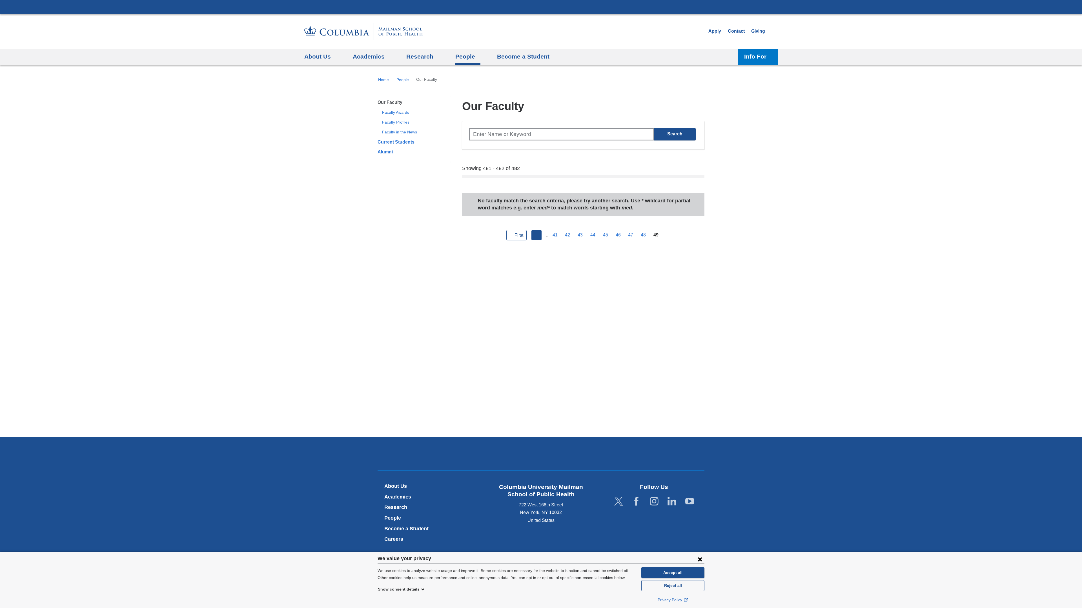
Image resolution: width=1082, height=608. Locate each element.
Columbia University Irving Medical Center (541, 6)
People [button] (465, 56)
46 (618, 235)
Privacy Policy (670, 600)
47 (630, 235)
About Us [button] (317, 56)
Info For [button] (755, 56)
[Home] (363, 31)
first (519, 235)
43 (580, 235)
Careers (393, 539)
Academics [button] (369, 56)
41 (555, 235)
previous (536, 235)
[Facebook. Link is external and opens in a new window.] (636, 501)
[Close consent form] (699, 559)
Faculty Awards (395, 112)
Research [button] (419, 56)
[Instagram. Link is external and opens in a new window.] (654, 501)
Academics (397, 497)
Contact (736, 31)
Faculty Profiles (395, 122)
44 (592, 235)
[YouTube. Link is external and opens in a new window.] (689, 501)
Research (395, 507)
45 (605, 235)
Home (383, 79)
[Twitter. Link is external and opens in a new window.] (618, 501)
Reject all (673, 585)
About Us (395, 486)
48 (643, 235)
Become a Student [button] (523, 56)
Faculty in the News (399, 132)
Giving (758, 31)
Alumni (385, 151)
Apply (714, 31)
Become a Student (406, 528)
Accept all (672, 572)
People (402, 79)
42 (567, 235)
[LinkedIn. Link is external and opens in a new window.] (672, 501)
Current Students (396, 142)
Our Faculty (390, 102)
